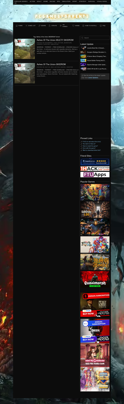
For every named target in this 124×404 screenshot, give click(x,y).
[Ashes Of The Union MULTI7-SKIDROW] (25, 49)
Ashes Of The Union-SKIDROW (51, 64)
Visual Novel (102, 1)
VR (15, 3)
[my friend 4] (94, 174)
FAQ (104, 25)
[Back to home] (62, 13)
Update (54, 25)
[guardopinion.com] (94, 161)
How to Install (91, 25)
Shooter (46, 44)
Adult (39, 1)
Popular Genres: (21, 1)
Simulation (66, 1)
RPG (58, 1)
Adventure (68, 42)
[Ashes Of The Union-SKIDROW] (25, 73)
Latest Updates (93, 78)
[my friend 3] (94, 168)
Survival (91, 1)
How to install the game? (90, 146)
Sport (74, 1)
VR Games (65, 25)
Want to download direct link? (92, 150)
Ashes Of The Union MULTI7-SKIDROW (55, 39)
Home (21, 25)
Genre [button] (43, 25)
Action (32, 1)
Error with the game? (89, 148)
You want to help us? (89, 144)
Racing (52, 1)
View (95, 191)
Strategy (82, 1)
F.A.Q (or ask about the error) (92, 142)
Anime (45, 1)
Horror (40, 44)
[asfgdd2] (94, 355)
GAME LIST (32, 25)
